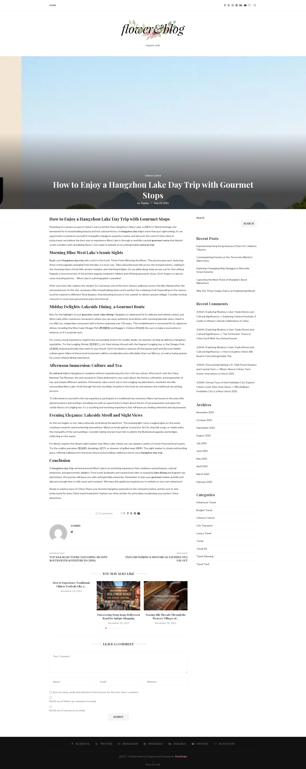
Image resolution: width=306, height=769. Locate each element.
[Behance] (240, 5)
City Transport (204, 525)
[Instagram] (233, 5)
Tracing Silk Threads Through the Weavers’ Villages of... (166, 616)
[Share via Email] (138, 513)
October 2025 (204, 420)
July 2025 (201, 443)
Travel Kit (201, 548)
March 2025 (202, 474)
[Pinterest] (237, 5)
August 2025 (203, 435)
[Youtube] (245, 5)
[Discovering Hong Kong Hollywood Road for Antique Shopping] (118, 595)
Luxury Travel (203, 533)
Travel (199, 540)
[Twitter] (228, 5)
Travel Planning (204, 556)
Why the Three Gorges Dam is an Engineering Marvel (225, 290)
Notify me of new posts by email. (67, 710)
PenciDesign (181, 756)
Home (52, 5)
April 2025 (202, 466)
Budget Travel (204, 510)
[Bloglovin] (249, 5)
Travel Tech (202, 564)
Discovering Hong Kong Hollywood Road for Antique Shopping (118, 616)
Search (200, 217)
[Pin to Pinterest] (135, 513)
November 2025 (205, 412)
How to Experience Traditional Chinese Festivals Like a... (71, 584)
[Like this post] (124, 513)
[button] (54, 605)
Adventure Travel (206, 502)
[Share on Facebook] (128, 513)
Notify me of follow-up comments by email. (72, 701)
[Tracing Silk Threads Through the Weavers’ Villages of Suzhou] (166, 595)
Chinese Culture (205, 517)
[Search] (255, 5)
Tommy (145, 203)
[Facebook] (225, 5)
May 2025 (201, 458)
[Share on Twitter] (131, 513)
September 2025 (205, 427)
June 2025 (202, 450)
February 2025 (204, 481)
